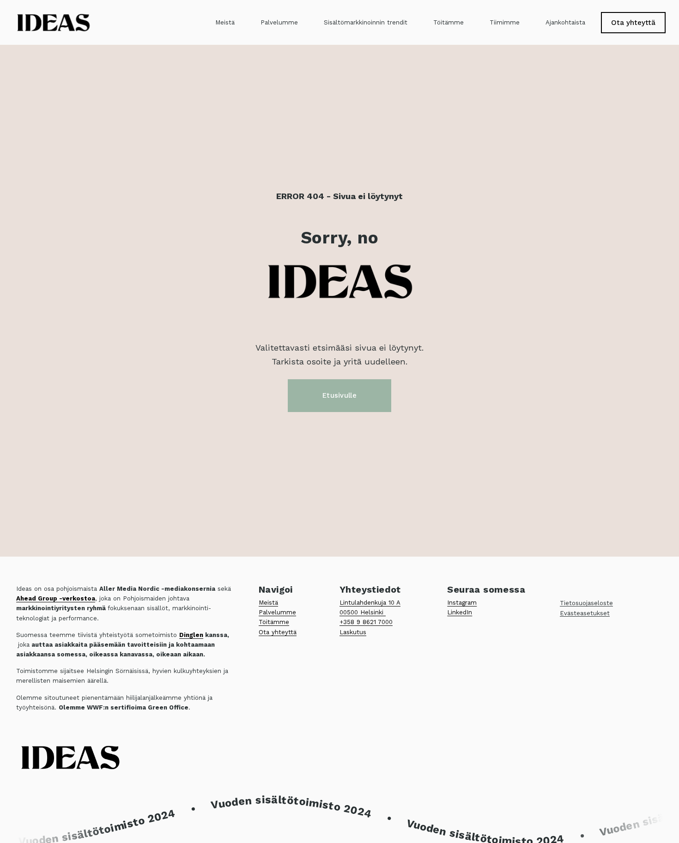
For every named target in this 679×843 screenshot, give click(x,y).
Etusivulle (339, 395)
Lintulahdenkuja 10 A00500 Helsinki (370, 607)
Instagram (462, 602)
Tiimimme (505, 22)
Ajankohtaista (565, 22)
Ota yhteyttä (633, 22)
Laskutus (353, 632)
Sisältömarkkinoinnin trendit (365, 22)
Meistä (225, 22)
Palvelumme (279, 22)
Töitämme (448, 22)
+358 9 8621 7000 (366, 622)
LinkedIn (459, 612)
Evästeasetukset (585, 613)
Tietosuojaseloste (586, 603)
